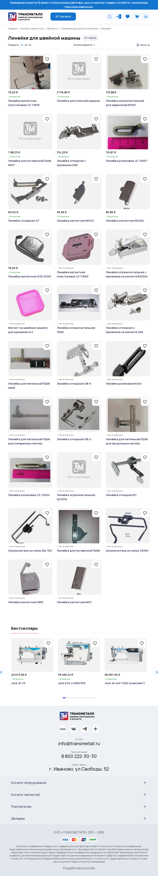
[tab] (64, 697)
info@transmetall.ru (79, 743)
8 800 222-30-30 (79, 756)
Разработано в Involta (79, 868)
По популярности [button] (82, 45)
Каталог (65, 16)
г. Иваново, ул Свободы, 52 (79, 769)
